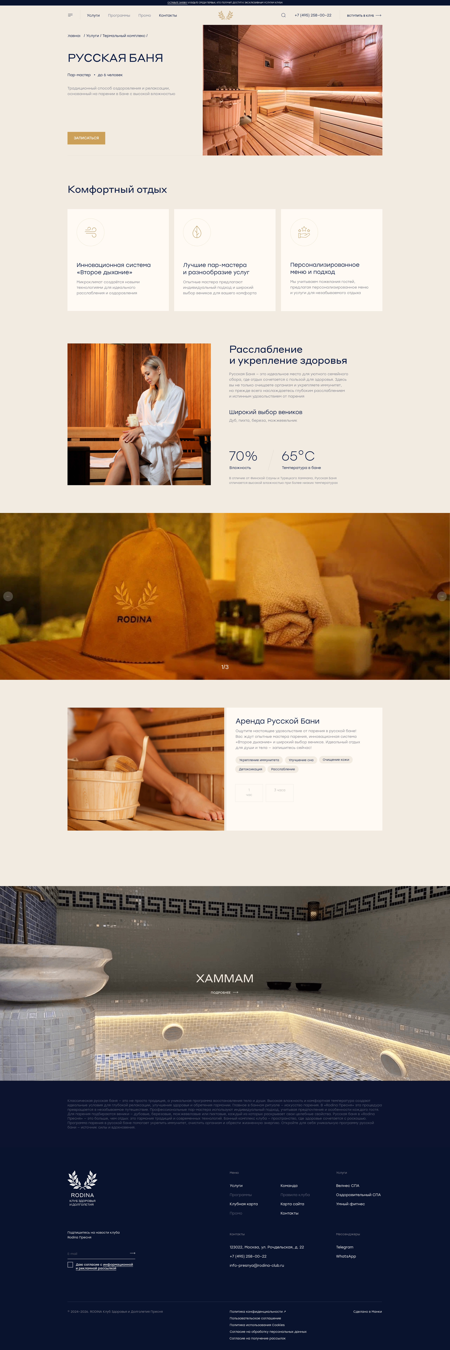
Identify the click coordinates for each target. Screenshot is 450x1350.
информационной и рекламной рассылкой (104, 1266)
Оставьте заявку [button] (177, 2)
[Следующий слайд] (442, 596)
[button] (86, 138)
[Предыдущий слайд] (8, 596)
